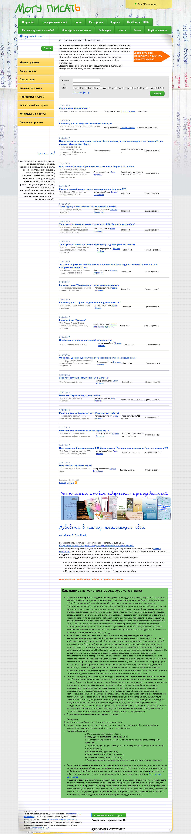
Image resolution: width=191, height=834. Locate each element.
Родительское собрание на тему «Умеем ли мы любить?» (89, 413)
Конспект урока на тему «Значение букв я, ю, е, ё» (85, 123)
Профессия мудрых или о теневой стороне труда (85, 340)
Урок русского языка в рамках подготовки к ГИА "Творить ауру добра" (97, 224)
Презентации (27, 79)
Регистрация (150, 4)
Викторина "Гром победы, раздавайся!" (80, 395)
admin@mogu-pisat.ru (39, 828)
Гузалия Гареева (128, 111)
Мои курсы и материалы (76, 30)
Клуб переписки (157, 30)
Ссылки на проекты (31, 122)
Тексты (122, 30)
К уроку (115, 22)
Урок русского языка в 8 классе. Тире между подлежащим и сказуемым (97, 244)
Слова (137, 30)
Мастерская (96, 22)
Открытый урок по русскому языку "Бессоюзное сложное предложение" (98, 358)
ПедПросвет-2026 (138, 22)
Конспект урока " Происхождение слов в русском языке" (89, 302)
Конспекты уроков (31, 88)
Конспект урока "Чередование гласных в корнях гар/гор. (89, 285)
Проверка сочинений (54, 22)
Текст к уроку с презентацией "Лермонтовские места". (88, 206)
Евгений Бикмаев (127, 128)
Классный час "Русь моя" (72, 320)
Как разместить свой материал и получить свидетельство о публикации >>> (96, 545)
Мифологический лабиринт (73, 108)
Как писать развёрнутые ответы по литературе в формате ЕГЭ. (93, 189)
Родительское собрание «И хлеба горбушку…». (84, 430)
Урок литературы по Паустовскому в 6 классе (83, 378)
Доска (78, 22)
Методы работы (29, 62)
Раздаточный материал (34, 105)
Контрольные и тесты (33, 113)
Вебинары (104, 30)
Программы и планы (32, 96)
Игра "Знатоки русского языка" (75, 465)
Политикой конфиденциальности (62, 819)
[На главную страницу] (60, 40)
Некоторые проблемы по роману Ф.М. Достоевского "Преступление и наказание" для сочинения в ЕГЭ (113, 448)
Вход (140, 4)
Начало (62, 483)
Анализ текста (28, 71)
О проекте (28, 22)
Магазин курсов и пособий (38, 30)
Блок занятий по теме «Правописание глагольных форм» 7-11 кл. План (96, 166)
